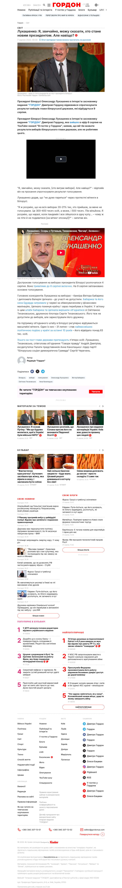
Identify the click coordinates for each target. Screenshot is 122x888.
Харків (64, 744)
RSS (89, 777)
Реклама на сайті (26, 796)
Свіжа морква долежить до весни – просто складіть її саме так (90, 474)
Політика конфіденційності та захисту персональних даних (48, 806)
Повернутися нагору (89, 834)
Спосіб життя (24, 759)
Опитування (45, 772)
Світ (27, 23)
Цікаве (21, 775)
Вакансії (21, 786)
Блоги (82, 10)
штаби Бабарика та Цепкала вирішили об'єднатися (54, 310)
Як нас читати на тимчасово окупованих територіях (25, 811)
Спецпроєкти (45, 783)
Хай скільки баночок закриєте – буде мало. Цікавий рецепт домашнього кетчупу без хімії (59, 476)
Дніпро (64, 749)
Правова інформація (27, 802)
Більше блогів (83, 550)
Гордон (20, 23)
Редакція (22, 791)
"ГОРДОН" (34, 105)
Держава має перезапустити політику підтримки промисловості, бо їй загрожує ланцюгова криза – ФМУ (37, 531)
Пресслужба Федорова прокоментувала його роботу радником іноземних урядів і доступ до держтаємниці (85, 671)
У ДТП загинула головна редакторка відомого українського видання (40, 629)
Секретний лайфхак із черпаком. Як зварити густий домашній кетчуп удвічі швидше (41, 672)
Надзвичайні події (26, 765)
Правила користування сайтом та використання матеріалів (49, 794)
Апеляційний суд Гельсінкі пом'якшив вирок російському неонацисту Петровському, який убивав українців (38, 508)
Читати (96, 391)
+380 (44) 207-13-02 (62, 830)
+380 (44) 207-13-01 (31, 830)
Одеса (64, 734)
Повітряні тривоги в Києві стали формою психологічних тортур (82, 520)
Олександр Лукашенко (60, 378)
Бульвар (92, 10)
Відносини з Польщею (88, 15)
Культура (22, 749)
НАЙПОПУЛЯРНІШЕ (73, 632)
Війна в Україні (24, 723)
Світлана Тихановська (27, 382)
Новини (21, 10)
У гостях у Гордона (65, 10)
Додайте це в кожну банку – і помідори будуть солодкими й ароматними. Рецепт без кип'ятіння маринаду (39, 642)
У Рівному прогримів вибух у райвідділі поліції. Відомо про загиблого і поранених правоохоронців (37, 519)
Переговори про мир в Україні (60, 15)
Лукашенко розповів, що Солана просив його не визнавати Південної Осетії (60, 431)
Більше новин (38, 616)
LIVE (41, 752)
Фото (41, 762)
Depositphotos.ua (50, 857)
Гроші (20, 734)
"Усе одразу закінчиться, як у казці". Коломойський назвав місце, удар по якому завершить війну (86, 696)
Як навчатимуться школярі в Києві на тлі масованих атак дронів (36, 583)
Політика (22, 729)
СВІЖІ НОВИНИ (26, 499)
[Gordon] (66, 5)
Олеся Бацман (94, 761)
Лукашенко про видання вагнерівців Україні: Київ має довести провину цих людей (90, 431)
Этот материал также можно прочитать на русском (66, 40)
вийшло (74, 122)
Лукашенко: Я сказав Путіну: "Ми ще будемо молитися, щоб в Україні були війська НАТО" (30, 431)
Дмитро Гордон (95, 724)
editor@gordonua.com (94, 830)
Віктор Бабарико (78, 378)
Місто (63, 719)
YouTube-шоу (45, 778)
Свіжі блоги (70, 495)
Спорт (20, 744)
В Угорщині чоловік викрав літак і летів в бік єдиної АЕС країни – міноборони (86, 684)
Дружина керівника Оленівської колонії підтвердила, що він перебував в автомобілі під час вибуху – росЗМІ (38, 607)
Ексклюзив (44, 757)
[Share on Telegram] (43, 372)
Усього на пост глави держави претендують (43, 339)
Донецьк (65, 739)
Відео (42, 767)
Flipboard (92, 772)
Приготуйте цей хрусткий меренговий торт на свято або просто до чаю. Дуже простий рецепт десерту (40, 685)
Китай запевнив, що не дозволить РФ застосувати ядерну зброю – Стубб (34, 563)
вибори (32, 378)
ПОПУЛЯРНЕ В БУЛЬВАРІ (31, 621)
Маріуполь (66, 754)
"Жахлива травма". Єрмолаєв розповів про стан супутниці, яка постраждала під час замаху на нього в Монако (37, 552)
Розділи (42, 719)
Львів (63, 729)
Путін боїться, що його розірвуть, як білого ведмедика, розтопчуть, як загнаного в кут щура (82, 509)
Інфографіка (23, 770)
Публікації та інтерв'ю (40, 10)
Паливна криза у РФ (32, 15)
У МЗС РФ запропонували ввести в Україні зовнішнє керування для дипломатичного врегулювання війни (85, 656)
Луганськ (65, 759)
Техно (20, 754)
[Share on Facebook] (32, 372)
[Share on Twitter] (37, 372)
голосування (43, 378)
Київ (63, 723)
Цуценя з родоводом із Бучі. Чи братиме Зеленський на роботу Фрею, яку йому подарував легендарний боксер (38, 658)
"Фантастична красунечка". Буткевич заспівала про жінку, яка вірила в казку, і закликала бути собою (30, 476)
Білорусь (22, 378)
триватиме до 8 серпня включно (53, 286)
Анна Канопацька (46, 382)
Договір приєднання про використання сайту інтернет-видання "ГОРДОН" (49, 818)
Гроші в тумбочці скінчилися (79, 499)
